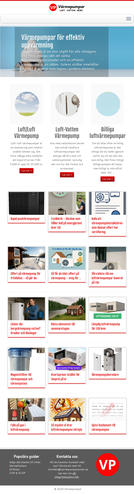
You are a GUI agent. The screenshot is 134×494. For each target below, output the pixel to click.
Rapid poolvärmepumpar (25, 219)
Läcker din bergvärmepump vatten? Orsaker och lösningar (26, 328)
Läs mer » (26, 170)
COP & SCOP (17, 473)
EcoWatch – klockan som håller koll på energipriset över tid (66, 223)
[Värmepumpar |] (67, 7)
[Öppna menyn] (128, 19)
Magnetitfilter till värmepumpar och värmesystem (22, 379)
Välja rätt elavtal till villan (24, 462)
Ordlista (14, 469)
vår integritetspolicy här (66, 475)
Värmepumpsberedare (105, 374)
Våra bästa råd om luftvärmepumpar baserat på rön (107, 278)
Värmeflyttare (17, 466)
